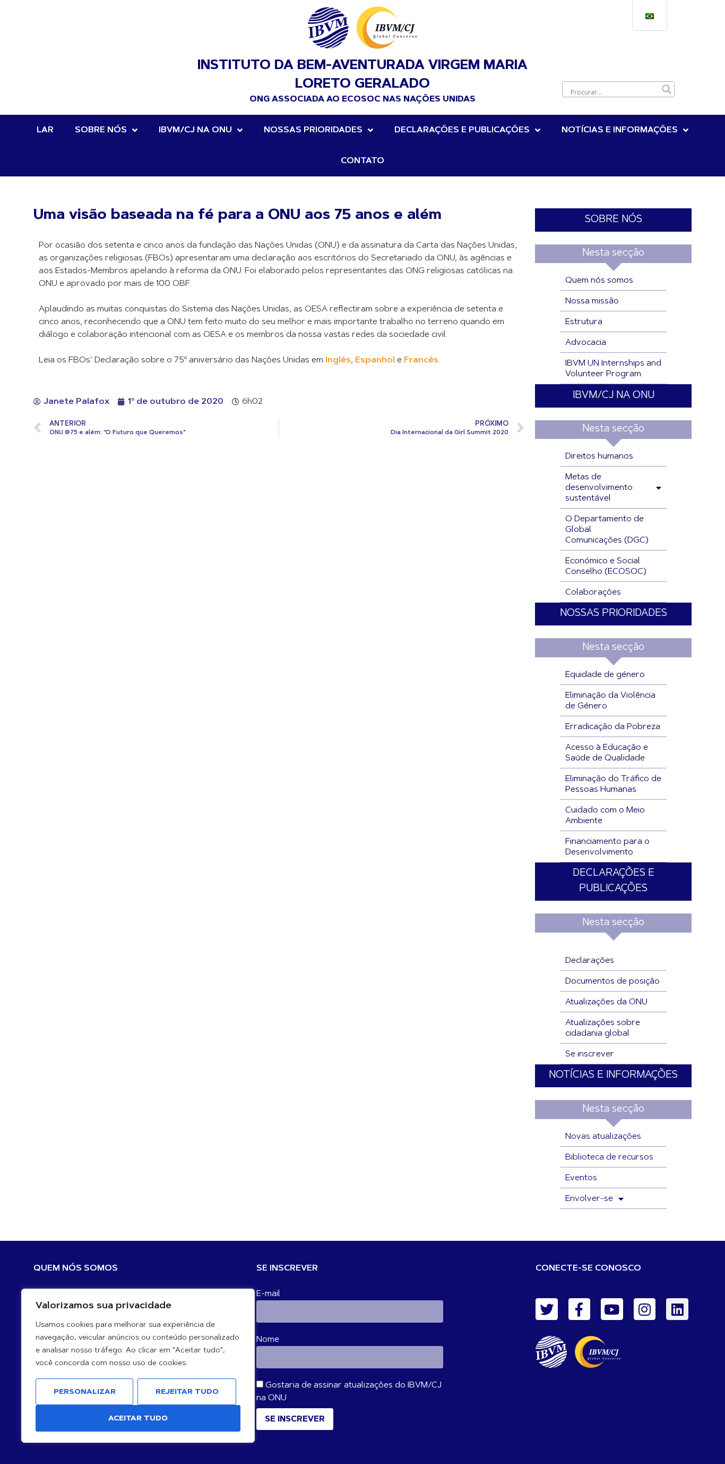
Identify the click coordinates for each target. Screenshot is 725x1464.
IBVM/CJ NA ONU (613, 396)
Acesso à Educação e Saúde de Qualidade (606, 753)
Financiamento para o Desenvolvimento (607, 847)
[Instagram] (645, 1309)
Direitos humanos (599, 456)
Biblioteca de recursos (609, 1157)
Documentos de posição (612, 981)
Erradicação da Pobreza (612, 727)
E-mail (268, 1294)
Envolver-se (589, 1199)
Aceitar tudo (138, 1419)
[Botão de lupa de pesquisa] (666, 89)
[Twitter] (547, 1309)
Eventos (581, 1178)
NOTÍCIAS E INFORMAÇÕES (613, 1075)
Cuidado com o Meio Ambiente (605, 815)
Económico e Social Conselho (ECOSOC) (605, 566)
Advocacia (585, 343)
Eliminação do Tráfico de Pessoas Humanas (613, 784)
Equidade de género (605, 675)
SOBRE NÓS (613, 220)
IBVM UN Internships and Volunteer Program (613, 368)
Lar (45, 130)
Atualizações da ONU (606, 1002)
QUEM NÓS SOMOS (75, 1268)
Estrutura (583, 322)
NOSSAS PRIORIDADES (313, 130)
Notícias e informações (620, 130)
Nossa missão (592, 301)
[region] (138, 1366)
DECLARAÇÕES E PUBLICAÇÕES (462, 130)
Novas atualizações (603, 1136)
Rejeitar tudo (187, 1392)
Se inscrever (589, 1054)
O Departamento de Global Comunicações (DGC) (607, 530)
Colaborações (593, 592)
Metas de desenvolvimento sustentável (599, 488)
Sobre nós (101, 130)
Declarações (589, 961)
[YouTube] (612, 1309)
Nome (267, 1339)
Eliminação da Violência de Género (610, 700)
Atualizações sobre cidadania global (602, 1028)
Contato (362, 161)
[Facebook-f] (579, 1309)
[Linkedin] (677, 1309)
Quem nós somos (599, 280)
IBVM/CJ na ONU (195, 130)
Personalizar (85, 1392)
